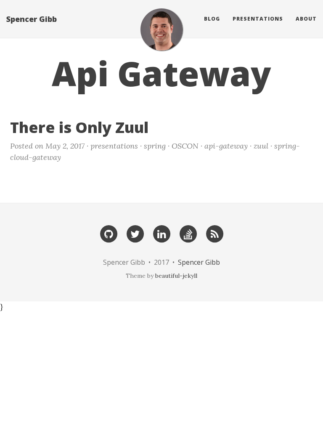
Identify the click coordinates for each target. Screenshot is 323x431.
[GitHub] (108, 233)
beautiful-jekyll (176, 275)
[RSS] (214, 233)
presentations (114, 146)
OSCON (185, 146)
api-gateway (226, 146)
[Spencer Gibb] (161, 29)
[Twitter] (135, 233)
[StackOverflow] (188, 233)
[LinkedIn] (161, 233)
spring (155, 146)
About (306, 18)
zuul (261, 146)
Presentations (258, 18)
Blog (212, 18)
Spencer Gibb (31, 19)
